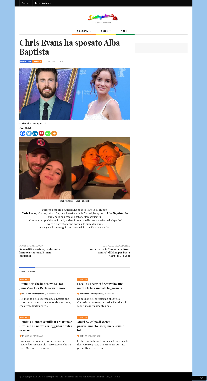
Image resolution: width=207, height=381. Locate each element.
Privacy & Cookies (43, 3)
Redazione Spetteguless (33, 293)
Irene (24, 335)
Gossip (104, 30)
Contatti (26, 3)
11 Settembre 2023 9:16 (54, 61)
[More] (54, 133)
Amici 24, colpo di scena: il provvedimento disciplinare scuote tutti (100, 326)
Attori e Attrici (26, 61)
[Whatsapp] (48, 133)
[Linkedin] (35, 133)
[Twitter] (29, 133)
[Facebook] (22, 133)
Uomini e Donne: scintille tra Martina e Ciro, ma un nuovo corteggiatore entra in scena (45, 326)
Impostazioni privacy (199, 378)
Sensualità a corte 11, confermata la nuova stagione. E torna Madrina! (39, 252)
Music (123, 30)
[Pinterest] (41, 133)
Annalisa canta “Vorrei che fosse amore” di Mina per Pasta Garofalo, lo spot (109, 252)
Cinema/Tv (82, 30)
